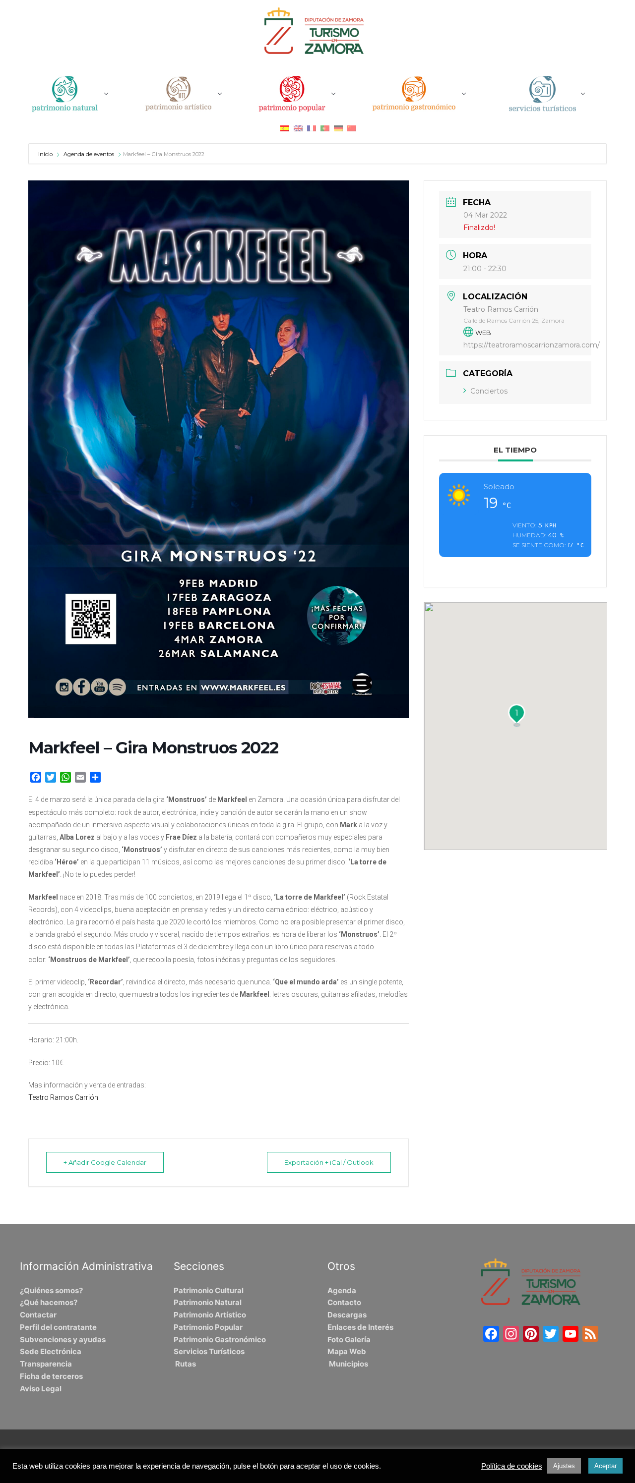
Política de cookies (511, 1466)
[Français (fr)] (311, 128)
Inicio (46, 154)
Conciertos (489, 391)
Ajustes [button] (564, 1466)
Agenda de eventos (89, 154)
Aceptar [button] (605, 1466)
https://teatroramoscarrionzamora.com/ (531, 345)
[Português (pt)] (324, 128)
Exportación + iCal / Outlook (329, 1162)
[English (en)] (298, 128)
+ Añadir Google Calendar (105, 1162)
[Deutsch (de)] (338, 128)
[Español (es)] (284, 128)
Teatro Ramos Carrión (63, 1097)
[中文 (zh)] (351, 128)
